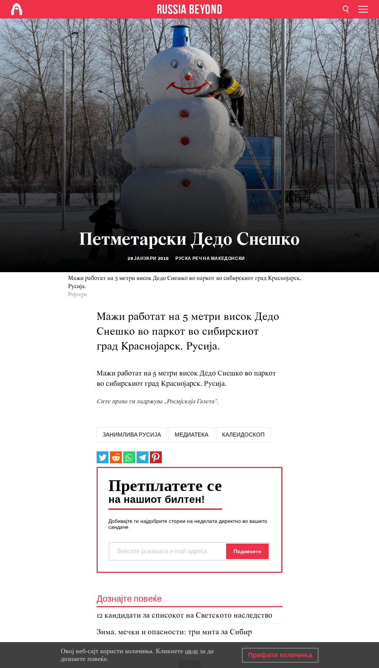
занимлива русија (132, 434)
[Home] (16, 9)
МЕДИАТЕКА (191, 434)
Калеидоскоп (243, 434)
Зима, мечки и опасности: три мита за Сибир (174, 632)
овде (191, 651)
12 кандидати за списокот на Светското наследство (184, 615)
